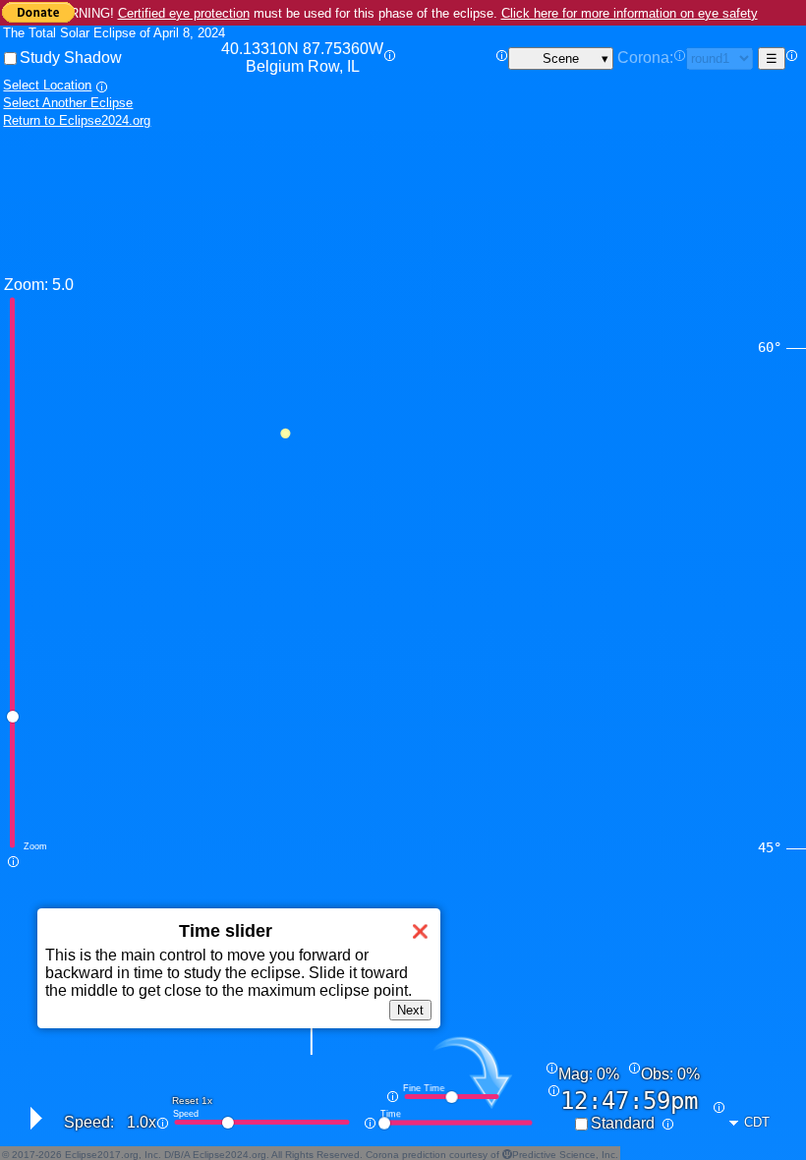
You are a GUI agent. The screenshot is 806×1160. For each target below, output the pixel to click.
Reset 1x (192, 1100)
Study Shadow (71, 57)
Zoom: (26, 284)
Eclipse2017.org (102, 1154)
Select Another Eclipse (68, 102)
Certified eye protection (184, 13)
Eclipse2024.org (229, 1154)
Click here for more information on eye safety (629, 13)
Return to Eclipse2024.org (76, 120)
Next (410, 1010)
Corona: (645, 57)
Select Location (47, 85)
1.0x (141, 1122)
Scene (561, 58)
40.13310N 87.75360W (302, 57)
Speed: (89, 1122)
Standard (623, 1123)
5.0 (63, 284)
